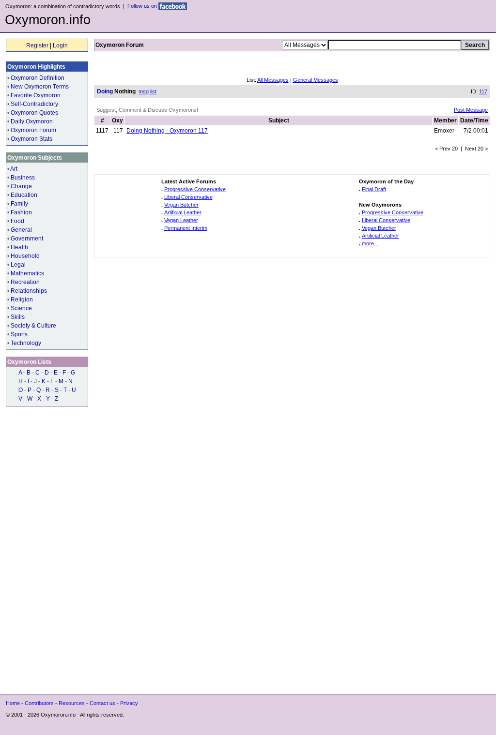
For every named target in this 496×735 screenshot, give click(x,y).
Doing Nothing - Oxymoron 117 (167, 130)
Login (60, 45)
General (21, 229)
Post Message (471, 110)
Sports (19, 334)
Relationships (29, 290)
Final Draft (374, 189)
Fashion (21, 212)
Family (19, 203)
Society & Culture (33, 325)
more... (370, 243)
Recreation (25, 282)
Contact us (102, 703)
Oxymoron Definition (37, 78)
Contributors (39, 703)
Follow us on (142, 6)
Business (23, 177)
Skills (18, 317)
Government (27, 238)
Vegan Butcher (181, 205)
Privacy (129, 703)
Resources (72, 703)
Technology (26, 343)
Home (13, 703)
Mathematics (27, 273)
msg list (147, 91)
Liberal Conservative (188, 197)
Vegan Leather (181, 220)
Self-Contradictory (34, 104)
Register (37, 45)
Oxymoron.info (48, 20)
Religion (22, 299)
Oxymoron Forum (33, 130)
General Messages (315, 80)
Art (13, 168)
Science (21, 308)
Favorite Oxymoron (36, 95)
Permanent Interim (185, 228)
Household (25, 256)
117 (483, 91)
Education (24, 195)
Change (21, 186)
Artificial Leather (183, 212)
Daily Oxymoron (32, 121)
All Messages (273, 80)
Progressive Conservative (195, 189)
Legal (18, 264)
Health (19, 247)
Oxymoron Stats (31, 138)
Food (17, 221)
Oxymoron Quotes (34, 112)
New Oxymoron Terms (40, 86)
